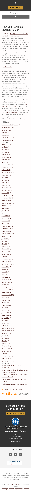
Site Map (11, 488)
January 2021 (5, 302)
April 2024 (5, 216)
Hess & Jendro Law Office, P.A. (19, 34)
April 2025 (5, 185)
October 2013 (6, 359)
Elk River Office (15, 442)
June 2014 (4, 338)
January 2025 (5, 193)
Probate (4, 132)
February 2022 (6, 282)
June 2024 (4, 211)
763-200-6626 (18, 438)
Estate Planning (6, 127)
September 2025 (7, 172)
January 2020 (5, 313)
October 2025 (6, 170)
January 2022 (5, 285)
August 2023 (5, 236)
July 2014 (4, 336)
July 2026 (4, 147)
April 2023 (5, 246)
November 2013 (6, 356)
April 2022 (5, 277)
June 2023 (4, 241)
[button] (15, 8)
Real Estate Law (15, 36)
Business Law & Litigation (10, 125)
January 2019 (5, 323)
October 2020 (6, 305)
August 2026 (5, 144)
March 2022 (5, 279)
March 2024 (5, 218)
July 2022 (4, 269)
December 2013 (6, 353)
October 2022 (6, 262)
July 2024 (4, 208)
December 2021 (6, 287)
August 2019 (5, 318)
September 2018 (7, 328)
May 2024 (4, 213)
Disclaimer (5, 488)
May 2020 (4, 310)
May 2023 (4, 244)
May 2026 (4, 152)
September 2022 (7, 264)
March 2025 (5, 188)
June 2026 (4, 149)
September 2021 (7, 295)
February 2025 (6, 190)
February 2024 (6, 221)
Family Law (5, 130)
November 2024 (6, 198)
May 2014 (4, 341)
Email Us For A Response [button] (16, 413)
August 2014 (5, 333)
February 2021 (6, 300)
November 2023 (6, 228)
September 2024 (7, 203)
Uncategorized (6, 140)
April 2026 (5, 154)
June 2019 (4, 320)
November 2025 (6, 167)
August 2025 (5, 175)
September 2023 (7, 234)
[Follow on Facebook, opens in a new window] (10, 454)
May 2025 (4, 183)
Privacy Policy (18, 488)
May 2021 (4, 297)
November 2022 (6, 259)
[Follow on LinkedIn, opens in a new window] (15, 454)
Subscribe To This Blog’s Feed (12, 389)
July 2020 (4, 308)
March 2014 (5, 346)
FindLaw (23, 490)
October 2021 (6, 292)
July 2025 (4, 177)
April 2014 (5, 343)
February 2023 (6, 251)
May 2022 (4, 274)
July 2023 (4, 239)
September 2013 (7, 361)
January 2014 (5, 351)
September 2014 (7, 331)
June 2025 (4, 180)
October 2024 (6, 200)
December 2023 (6, 226)
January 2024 (5, 223)
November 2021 (6, 290)
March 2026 (5, 157)
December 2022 (6, 256)
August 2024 (5, 205)
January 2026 (5, 162)
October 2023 (6, 231)
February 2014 (6, 348)
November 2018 (6, 325)
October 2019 (6, 315)
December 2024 (6, 195)
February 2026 (6, 160)
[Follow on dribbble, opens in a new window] (20, 454)
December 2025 (6, 165)
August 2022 (5, 267)
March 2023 (5, 249)
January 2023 (5, 254)
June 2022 (4, 272)
